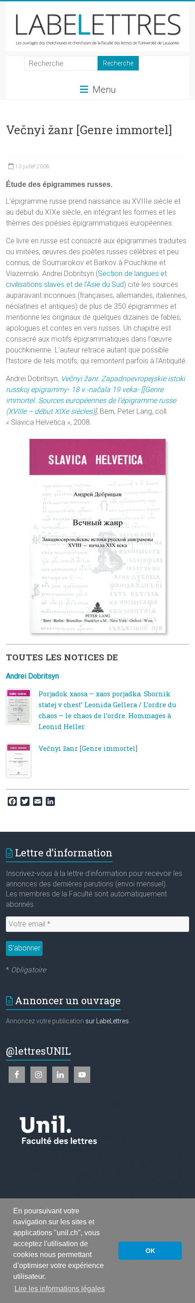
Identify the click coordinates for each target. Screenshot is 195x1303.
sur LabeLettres (107, 1021)
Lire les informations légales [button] (60, 1289)
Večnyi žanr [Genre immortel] (88, 748)
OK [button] (150, 1250)
